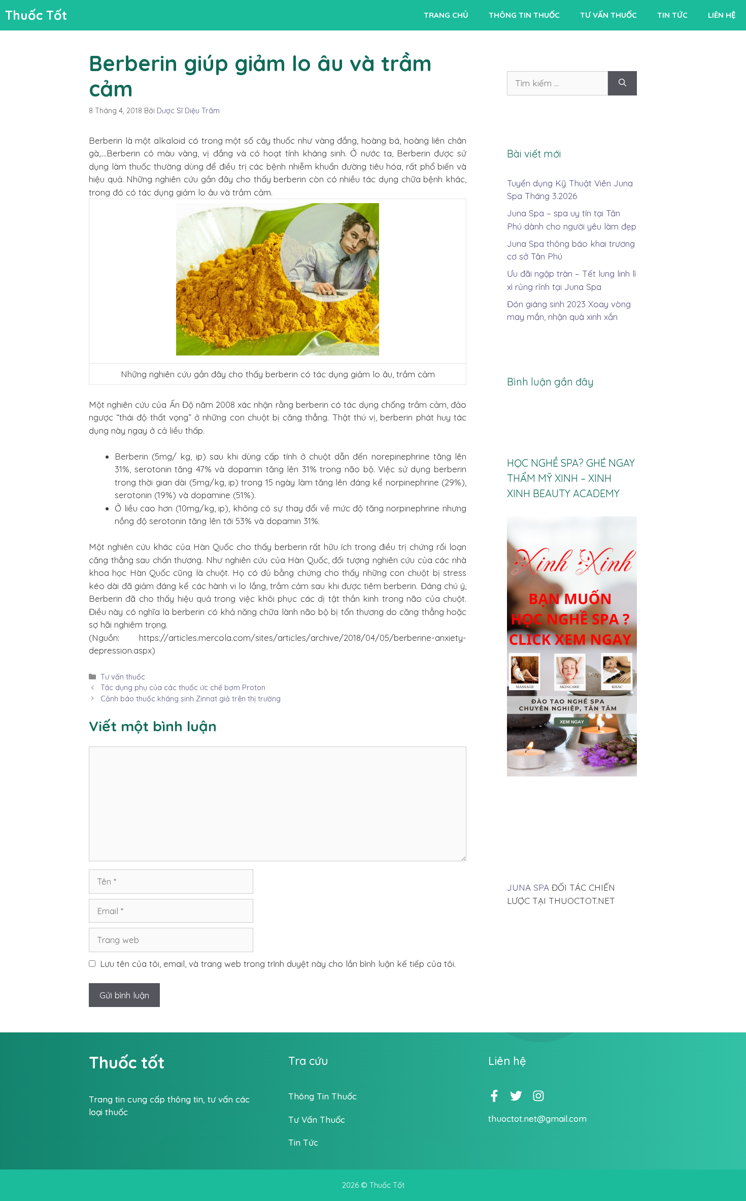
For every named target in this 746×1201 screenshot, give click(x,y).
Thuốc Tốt (36, 15)
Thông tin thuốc (524, 15)
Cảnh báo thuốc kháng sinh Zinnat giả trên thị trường (190, 698)
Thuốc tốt (126, 1062)
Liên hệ (722, 15)
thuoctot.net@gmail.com (537, 1118)
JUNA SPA (528, 887)
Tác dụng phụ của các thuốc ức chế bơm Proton (182, 687)
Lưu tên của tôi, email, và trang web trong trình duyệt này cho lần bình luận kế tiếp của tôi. (278, 963)
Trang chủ (446, 15)
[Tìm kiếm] (622, 83)
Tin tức (672, 15)
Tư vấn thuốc (608, 15)
